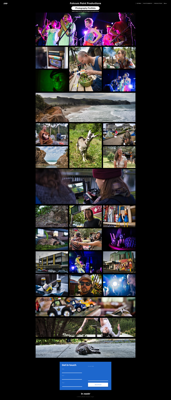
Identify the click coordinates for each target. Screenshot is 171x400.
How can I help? (91, 366)
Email (63, 375)
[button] (147, 3)
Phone (63, 382)
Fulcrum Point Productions (85, 3)
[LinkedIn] (82, 393)
